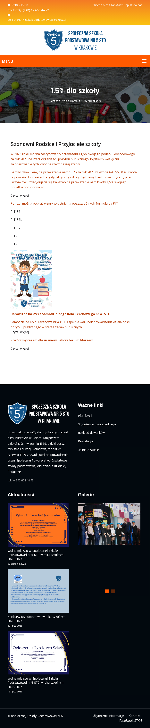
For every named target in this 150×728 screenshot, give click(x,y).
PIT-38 (15, 236)
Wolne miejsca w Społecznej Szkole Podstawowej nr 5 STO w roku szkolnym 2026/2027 (35, 555)
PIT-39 (15, 244)
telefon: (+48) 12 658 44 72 (28, 10)
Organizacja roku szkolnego (97, 424)
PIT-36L (16, 219)
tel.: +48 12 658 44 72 (20, 480)
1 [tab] (107, 591)
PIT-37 (15, 228)
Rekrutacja (85, 441)
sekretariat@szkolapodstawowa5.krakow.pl (37, 19)
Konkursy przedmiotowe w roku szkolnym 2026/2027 (36, 619)
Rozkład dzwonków (91, 432)
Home (74, 101)
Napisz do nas (132, 5)
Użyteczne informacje (108, 716)
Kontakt (134, 716)
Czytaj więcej (20, 195)
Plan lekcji (85, 415)
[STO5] (75, 40)
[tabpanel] (109, 524)
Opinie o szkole (88, 450)
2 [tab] (113, 591)
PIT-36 (15, 211)
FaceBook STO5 (130, 720)
